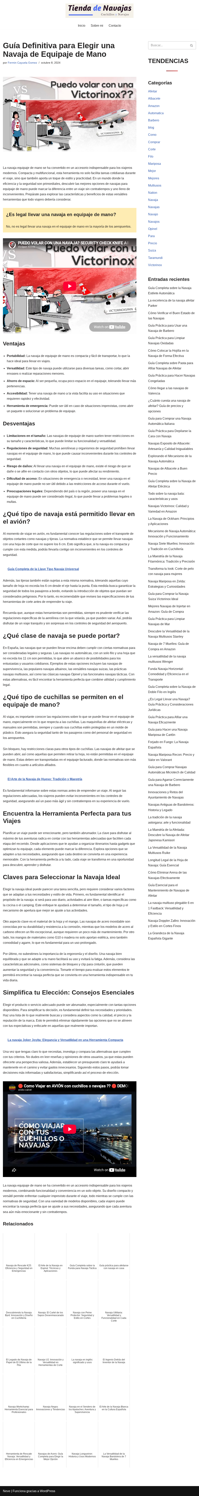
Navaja (153, 200)
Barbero (153, 120)
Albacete (154, 98)
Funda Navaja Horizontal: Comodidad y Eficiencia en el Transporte (168, 674)
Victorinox (155, 265)
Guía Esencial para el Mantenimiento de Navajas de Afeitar (168, 890)
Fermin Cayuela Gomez (22, 62)
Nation (152, 192)
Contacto (115, 25)
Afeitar (152, 91)
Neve (6, 1491)
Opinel (152, 228)
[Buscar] (191, 45)
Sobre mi (97, 25)
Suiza (152, 250)
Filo (150, 156)
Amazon (154, 106)
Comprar (154, 142)
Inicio (81, 25)
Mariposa (154, 163)
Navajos (154, 221)
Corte (152, 149)
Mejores (153, 178)
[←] (99, 11)
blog (151, 127)
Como (152, 134)
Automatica (156, 113)
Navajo (153, 214)
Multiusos (154, 185)
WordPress (47, 1491)
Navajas (154, 207)
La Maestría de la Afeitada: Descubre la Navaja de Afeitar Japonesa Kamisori (168, 835)
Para (151, 236)
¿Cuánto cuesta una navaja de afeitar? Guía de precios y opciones (169, 406)
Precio (152, 243)
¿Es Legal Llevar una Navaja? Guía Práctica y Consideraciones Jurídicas (170, 704)
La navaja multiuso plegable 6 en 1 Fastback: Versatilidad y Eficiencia (171, 908)
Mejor (152, 171)
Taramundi (155, 257)
